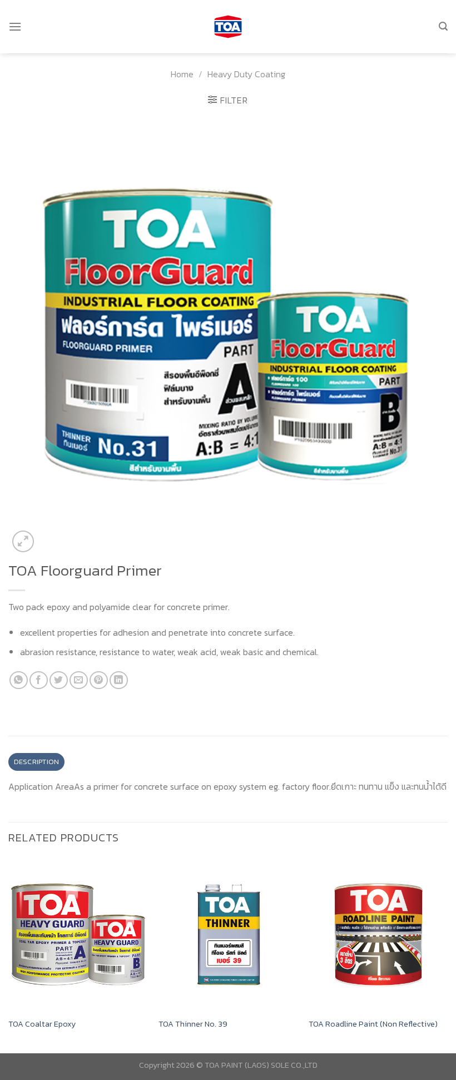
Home (182, 74)
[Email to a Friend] (79, 680)
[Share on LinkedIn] (119, 680)
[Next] (447, 954)
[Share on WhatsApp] (18, 680)
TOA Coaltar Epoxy (42, 1024)
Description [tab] (37, 761)
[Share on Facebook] (38, 680)
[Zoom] (23, 541)
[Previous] (9, 954)
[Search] (443, 26)
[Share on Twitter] (58, 680)
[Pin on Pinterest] (99, 680)
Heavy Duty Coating (246, 74)
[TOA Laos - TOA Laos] (228, 26)
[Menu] (15, 26)
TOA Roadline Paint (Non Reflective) (373, 1024)
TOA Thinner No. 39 (192, 1024)
